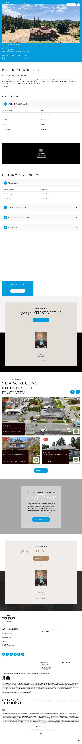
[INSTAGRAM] (7, 654)
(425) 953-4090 (42, 155)
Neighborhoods (46, 667)
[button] (41, 519)
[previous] (72, 392)
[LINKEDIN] (11, 654)
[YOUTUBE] (15, 654)
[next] (78, 392)
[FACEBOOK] (3, 654)
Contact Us (71, 4)
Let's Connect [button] (45, 669)
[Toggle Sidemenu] (78, 4)
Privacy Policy (75, 701)
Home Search (45, 664)
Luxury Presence (46, 701)
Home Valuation (46, 666)
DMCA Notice (66, 662)
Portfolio (44, 662)
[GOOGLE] (18, 654)
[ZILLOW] (22, 654)
